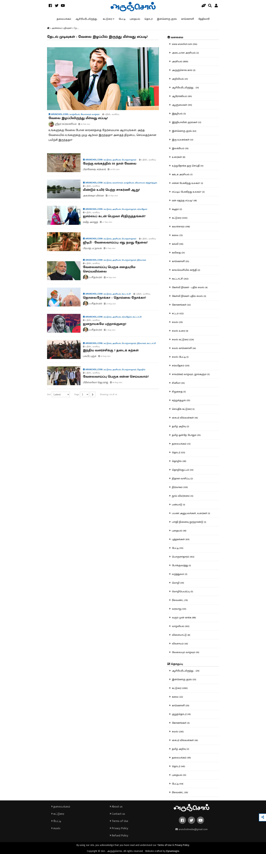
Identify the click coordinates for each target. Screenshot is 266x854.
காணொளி (187, 19)
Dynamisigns (172, 851)
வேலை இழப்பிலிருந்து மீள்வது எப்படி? (78, 118)
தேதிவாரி (204, 19)
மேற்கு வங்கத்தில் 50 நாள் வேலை (109, 163)
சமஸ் (56, 828)
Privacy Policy (119, 828)
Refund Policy (119, 835)
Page (76, 394)
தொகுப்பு (176, 664)
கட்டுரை (107, 19)
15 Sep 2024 (110, 248)
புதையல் (135, 19)
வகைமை (176, 37)
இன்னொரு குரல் (167, 19)
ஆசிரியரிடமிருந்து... (86, 19)
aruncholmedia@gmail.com (193, 829)
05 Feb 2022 (85, 124)
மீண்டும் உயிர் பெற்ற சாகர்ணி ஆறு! (111, 190)
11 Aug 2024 (110, 330)
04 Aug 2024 (105, 356)
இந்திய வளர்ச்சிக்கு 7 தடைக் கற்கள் (111, 350)
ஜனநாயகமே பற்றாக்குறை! (104, 324)
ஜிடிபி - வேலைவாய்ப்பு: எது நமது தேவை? (115, 242)
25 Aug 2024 (111, 303)
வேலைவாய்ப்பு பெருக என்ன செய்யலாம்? (116, 376)
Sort (49, 394)
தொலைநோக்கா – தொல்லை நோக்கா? (114, 297)
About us (117, 806)
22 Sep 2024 (107, 222)
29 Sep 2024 (112, 195)
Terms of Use (119, 821)
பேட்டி (122, 19)
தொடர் (148, 19)
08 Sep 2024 (111, 277)
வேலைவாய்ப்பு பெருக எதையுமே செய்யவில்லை (109, 269)
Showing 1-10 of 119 (108, 394)
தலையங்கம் (64, 19)
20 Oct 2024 (114, 169)
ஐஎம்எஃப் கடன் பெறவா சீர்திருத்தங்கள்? (114, 216)
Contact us (118, 813)
